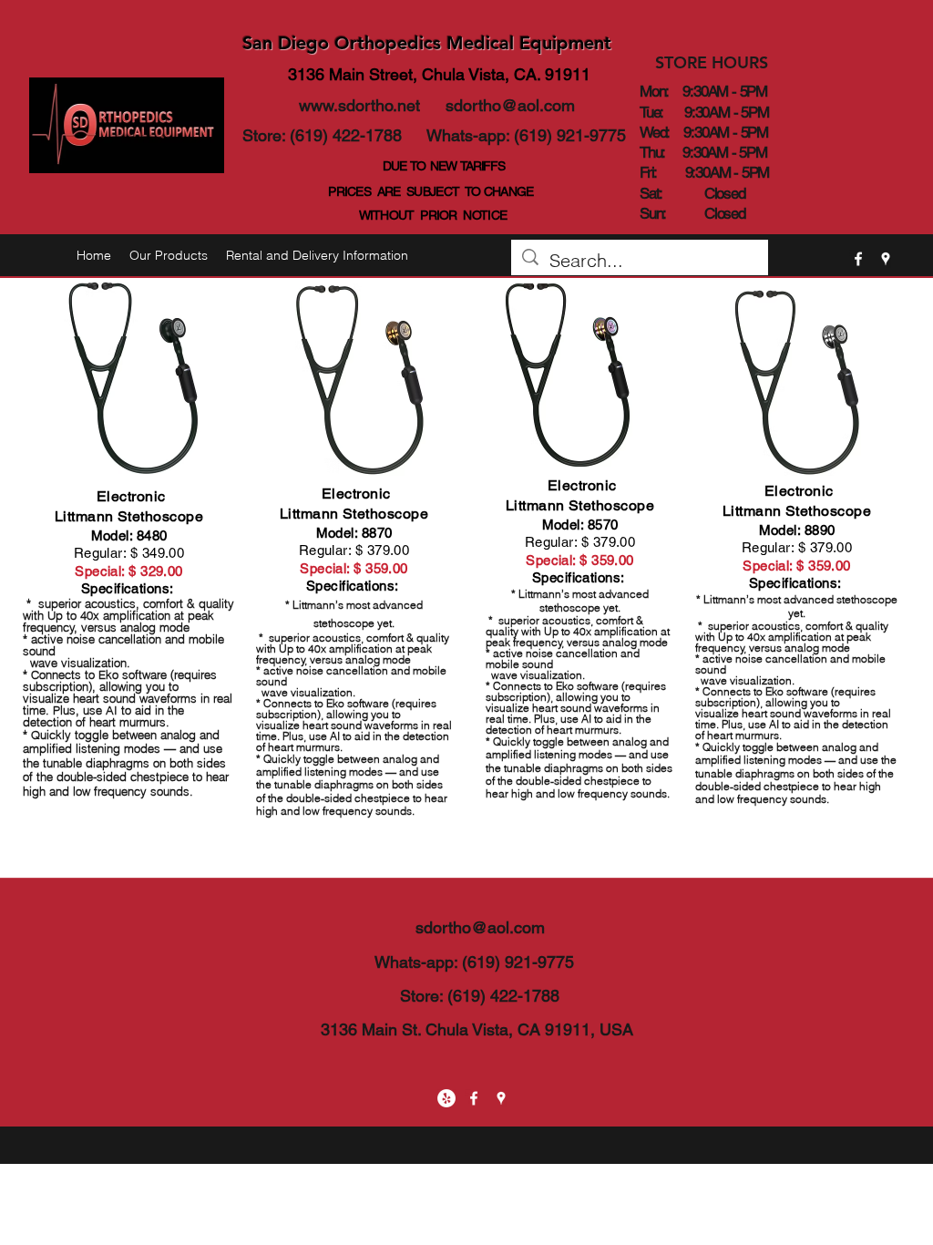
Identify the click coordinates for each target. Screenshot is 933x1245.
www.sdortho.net (359, 105)
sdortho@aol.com (510, 105)
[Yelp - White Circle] (446, 1098)
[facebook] (858, 259)
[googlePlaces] (886, 259)
